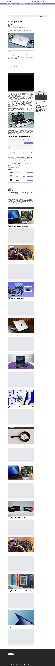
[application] (21, 82)
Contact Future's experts (21, 657)
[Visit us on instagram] (37, 1)
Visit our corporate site (39, 650)
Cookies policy (39, 657)
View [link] (30, 172)
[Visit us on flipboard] (38, 1)
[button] (46, 1)
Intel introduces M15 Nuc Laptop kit (14, 65)
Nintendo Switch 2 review (23, 16)
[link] (11, 172)
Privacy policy (29, 657)
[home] (8, 3)
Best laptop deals (41, 16)
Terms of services (19, 145)
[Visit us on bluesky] (35, 1)
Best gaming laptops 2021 (12, 66)
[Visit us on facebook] (32, 1)
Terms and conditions (11, 657)
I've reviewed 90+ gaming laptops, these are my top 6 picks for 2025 (40, 110)
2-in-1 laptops (15, 16)
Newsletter (32, 51)
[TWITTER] (12, 190)
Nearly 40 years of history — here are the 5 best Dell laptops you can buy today (41, 102)
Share (10, 51)
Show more (21, 183)
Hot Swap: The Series (33, 16)
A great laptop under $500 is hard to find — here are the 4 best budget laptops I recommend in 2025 (41, 97)
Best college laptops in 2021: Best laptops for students (17, 63)
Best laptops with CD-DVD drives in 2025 (40, 114)
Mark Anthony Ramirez (16, 188)
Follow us (27, 51)
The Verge (29, 61)
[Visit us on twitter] (34, 1)
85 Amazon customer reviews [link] (15, 167)
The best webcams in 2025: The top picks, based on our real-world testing (41, 106)
